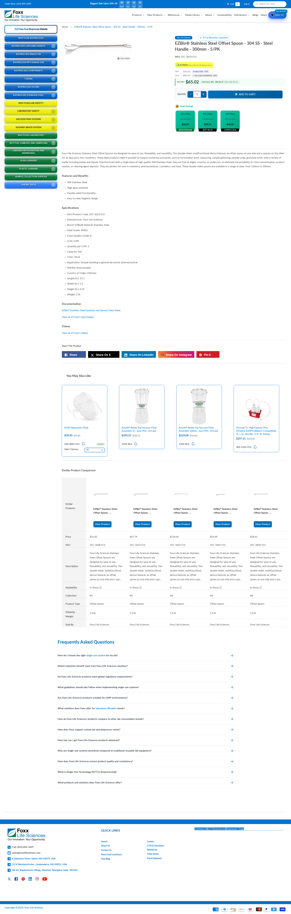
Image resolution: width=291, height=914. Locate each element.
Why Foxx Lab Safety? (30, 103)
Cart (234, 4)
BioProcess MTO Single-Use (28, 63)
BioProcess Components (28, 71)
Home (65, 27)
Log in (246, 4)
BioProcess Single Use (28, 54)
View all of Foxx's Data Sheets (78, 317)
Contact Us (106, 850)
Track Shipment (154, 858)
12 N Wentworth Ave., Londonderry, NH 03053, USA (39, 864)
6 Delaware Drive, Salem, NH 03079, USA (33, 859)
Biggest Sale (280, 14)
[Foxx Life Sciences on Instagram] (37, 879)
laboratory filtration (106, 708)
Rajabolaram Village (235, 829)
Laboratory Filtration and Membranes (28, 152)
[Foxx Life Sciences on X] (9, 879)
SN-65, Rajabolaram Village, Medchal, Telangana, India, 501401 (45, 870)
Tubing (28, 79)
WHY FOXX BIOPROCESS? (31, 38)
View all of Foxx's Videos (75, 333)
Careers (150, 842)
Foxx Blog (105, 859)
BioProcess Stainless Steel (28, 95)
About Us (105, 846)
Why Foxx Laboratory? (31, 135)
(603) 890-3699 (23, 4)
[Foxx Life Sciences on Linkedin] (30, 879)
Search (104, 842)
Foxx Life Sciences (34, 908)
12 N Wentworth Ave (217, 829)
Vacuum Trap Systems (28, 119)
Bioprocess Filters (28, 87)
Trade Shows (153, 854)
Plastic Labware (28, 169)
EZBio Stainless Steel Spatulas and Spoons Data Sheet (91, 310)
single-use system (95, 655)
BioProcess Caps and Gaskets (28, 46)
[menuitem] (138, 15)
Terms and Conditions (111, 855)
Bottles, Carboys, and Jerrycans (28, 143)
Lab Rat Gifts (28, 185)
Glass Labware (28, 161)
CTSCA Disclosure (155, 846)
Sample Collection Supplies (31, 177)
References (152, 850)
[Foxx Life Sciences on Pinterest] (23, 879)
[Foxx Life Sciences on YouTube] (44, 880)
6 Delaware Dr (201, 829)
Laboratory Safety (28, 111)
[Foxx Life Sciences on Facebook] (16, 879)
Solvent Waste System (28, 128)
